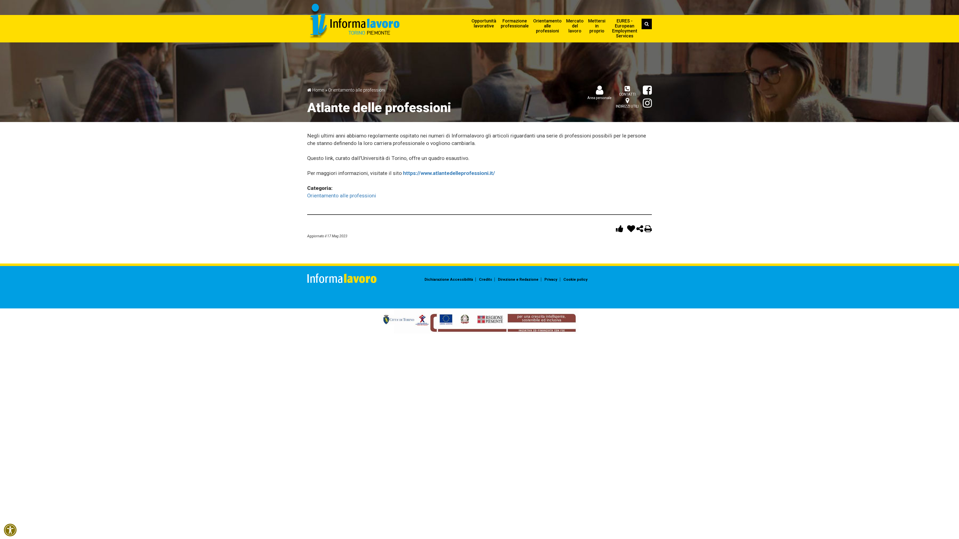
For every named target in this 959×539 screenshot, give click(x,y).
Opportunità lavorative (484, 23)
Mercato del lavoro (575, 25)
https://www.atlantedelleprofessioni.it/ (449, 173)
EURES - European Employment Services (624, 28)
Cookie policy (575, 279)
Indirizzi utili (627, 106)
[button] (10, 530)
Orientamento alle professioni (547, 25)
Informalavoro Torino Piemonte (354, 21)
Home (318, 90)
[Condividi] (640, 230)
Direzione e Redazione (518, 279)
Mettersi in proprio (596, 25)
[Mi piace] (620, 230)
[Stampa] (648, 230)
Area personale (599, 98)
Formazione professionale (515, 23)
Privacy (550, 279)
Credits (485, 279)
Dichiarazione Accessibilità (449, 279)
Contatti (627, 94)
